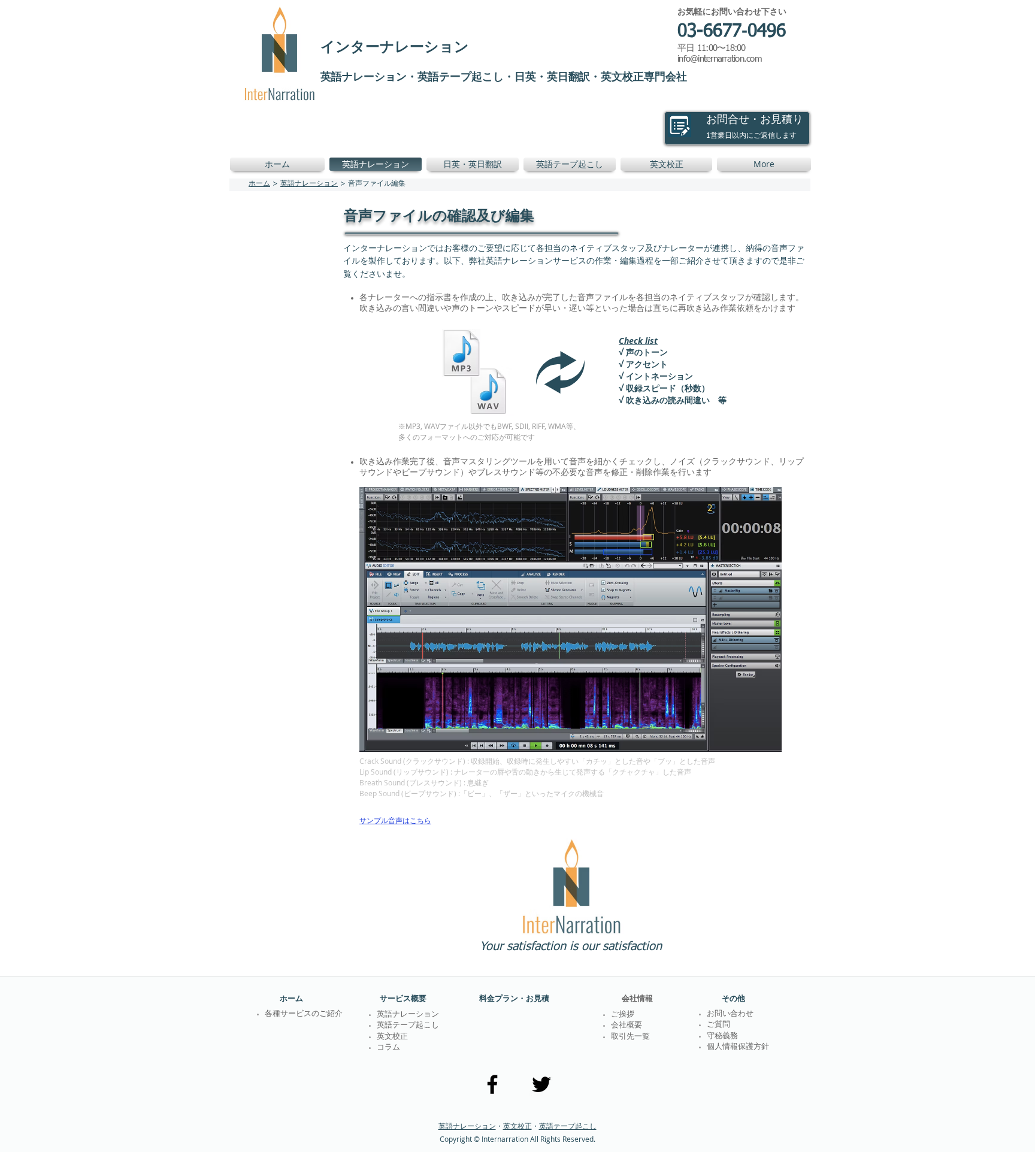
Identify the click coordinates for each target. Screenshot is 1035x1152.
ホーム (259, 184)
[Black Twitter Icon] (541, 1084)
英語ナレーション (309, 184)
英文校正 (517, 1125)
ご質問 (718, 1025)
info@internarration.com (719, 59)
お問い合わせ (730, 1014)
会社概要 (626, 1025)
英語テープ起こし (568, 1125)
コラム (388, 1047)
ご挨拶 (622, 1014)
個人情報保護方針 (738, 1047)
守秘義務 (722, 1036)
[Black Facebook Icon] (492, 1084)
